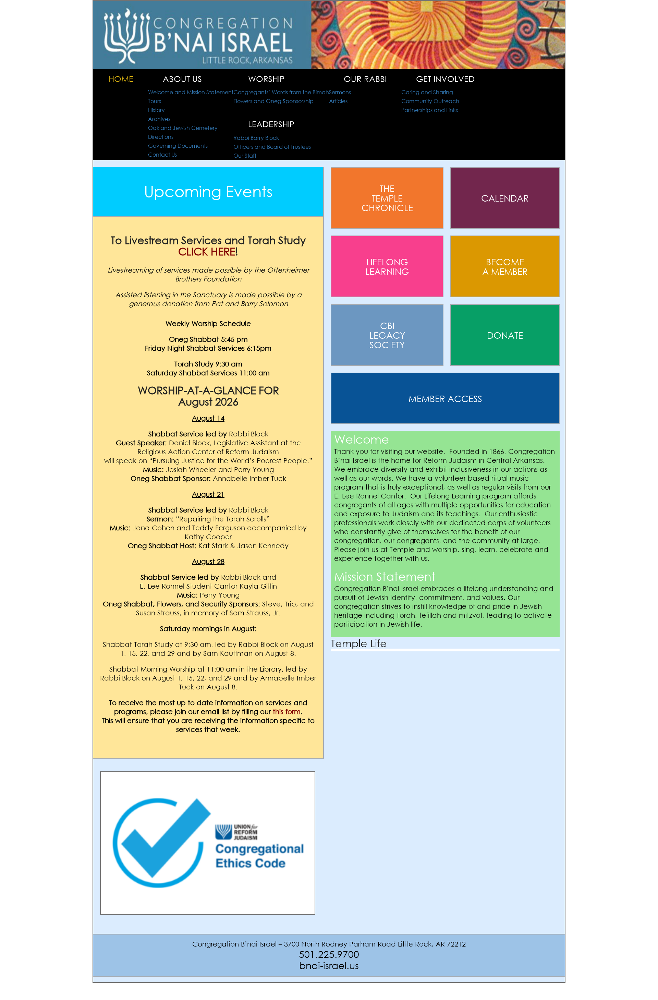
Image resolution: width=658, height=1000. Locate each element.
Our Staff (244, 155)
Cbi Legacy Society (387, 335)
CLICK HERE (206, 251)
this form (287, 711)
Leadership (271, 124)
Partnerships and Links (429, 109)
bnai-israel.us (329, 965)
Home (121, 78)
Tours (154, 101)
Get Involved (445, 78)
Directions (160, 136)
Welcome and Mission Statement (190, 92)
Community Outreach (430, 101)
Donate (505, 335)
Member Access (445, 398)
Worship (266, 78)
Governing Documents (178, 145)
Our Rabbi (365, 78)
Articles (338, 101)
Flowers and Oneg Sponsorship (273, 101)
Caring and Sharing (427, 92)
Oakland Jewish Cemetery (183, 127)
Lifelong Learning (387, 266)
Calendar (505, 198)
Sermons (340, 92)
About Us (182, 78)
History (156, 109)
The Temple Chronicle (387, 197)
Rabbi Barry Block (256, 137)
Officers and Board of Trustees (272, 146)
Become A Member (505, 266)
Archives (159, 118)
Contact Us (162, 154)
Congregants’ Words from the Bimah (281, 92)
